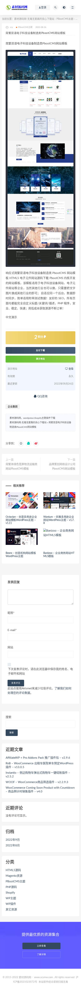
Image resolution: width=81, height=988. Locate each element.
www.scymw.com (43, 977)
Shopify (10, 892)
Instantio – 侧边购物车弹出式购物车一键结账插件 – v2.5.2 (38, 774)
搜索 (8, 717)
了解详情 (41, 955)
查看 (70, 369)
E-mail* (12, 630)
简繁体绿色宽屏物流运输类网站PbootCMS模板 (21, 466)
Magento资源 (14, 875)
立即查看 (41, 946)
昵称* (11, 613)
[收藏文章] (21, 443)
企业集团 (13, 406)
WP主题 (11, 898)
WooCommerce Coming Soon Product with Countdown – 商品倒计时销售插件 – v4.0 (40, 789)
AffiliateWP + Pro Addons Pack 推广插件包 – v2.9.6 (38, 757)
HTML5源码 (13, 870)
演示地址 (40, 359)
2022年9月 (13, 839)
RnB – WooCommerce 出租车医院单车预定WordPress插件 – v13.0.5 (39, 765)
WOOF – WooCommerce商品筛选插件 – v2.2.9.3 (37, 782)
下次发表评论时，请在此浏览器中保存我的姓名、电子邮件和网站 (40, 671)
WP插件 (11, 904)
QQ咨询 (42, 396)
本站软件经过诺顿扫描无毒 (53, 982)
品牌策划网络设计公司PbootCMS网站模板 (62, 466)
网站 (10, 647)
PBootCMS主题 (65, 19)
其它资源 (11, 909)
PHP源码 (11, 887)
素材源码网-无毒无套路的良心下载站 (34, 19)
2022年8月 (13, 845)
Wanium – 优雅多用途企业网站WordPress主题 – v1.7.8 (58, 520)
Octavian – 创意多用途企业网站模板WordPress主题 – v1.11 (21, 520)
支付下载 (40, 350)
